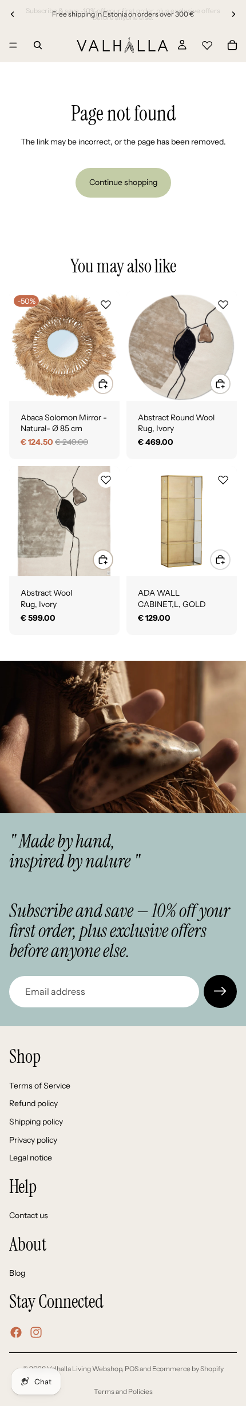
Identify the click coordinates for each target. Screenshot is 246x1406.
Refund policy (33, 1104)
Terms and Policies (123, 1391)
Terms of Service (39, 1085)
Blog (17, 1273)
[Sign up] (220, 991)
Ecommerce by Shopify (188, 1368)
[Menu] (13, 45)
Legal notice (30, 1158)
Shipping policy (36, 1121)
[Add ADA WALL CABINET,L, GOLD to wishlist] (223, 480)
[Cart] (232, 45)
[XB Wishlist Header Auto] (207, 43)
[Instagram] (36, 1333)
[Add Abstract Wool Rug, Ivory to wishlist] (106, 480)
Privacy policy (33, 1140)
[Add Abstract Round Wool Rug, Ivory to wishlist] (223, 304)
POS (131, 1368)
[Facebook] (16, 1333)
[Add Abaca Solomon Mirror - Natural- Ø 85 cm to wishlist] (106, 304)
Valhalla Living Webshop (84, 1368)
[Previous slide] (12, 14)
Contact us (28, 1216)
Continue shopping (123, 182)
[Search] (37, 45)
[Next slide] (233, 14)
